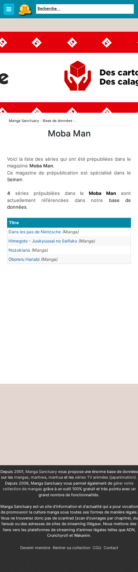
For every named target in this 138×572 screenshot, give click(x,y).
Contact (111, 547)
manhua (55, 477)
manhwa (38, 477)
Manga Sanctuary (41, 471)
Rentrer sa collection (71, 547)
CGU (97, 547)
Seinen (14, 179)
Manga (25, 9)
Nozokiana (19, 250)
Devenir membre (35, 547)
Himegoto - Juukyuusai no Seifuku (42, 241)
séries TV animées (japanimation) (105, 477)
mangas (21, 477)
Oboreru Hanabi (24, 259)
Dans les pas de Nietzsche (34, 231)
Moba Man (102, 193)
